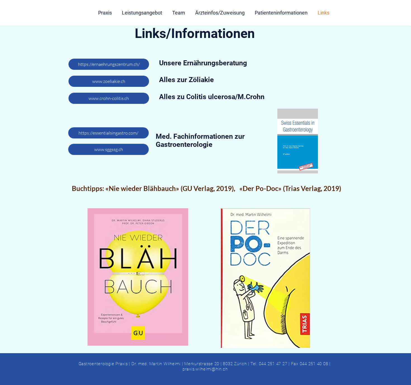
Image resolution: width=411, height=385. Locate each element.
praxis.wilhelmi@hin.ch (205, 369)
